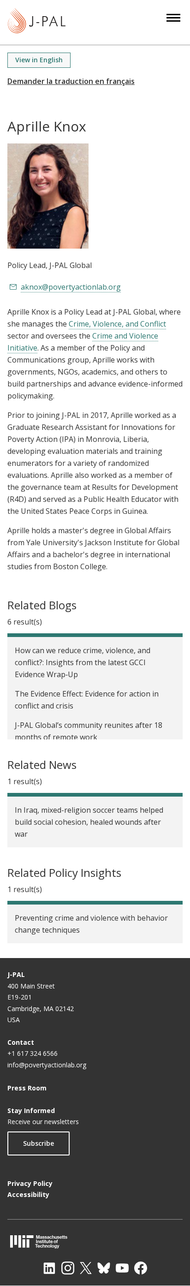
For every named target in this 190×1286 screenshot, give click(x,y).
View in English (39, 59)
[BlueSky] (103, 1268)
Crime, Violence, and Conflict (117, 324)
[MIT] (95, 1241)
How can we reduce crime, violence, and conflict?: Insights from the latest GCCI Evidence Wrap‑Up (82, 662)
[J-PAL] (36, 22)
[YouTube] (122, 1268)
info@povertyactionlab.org (46, 1064)
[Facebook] (140, 1268)
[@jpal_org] (67, 1268)
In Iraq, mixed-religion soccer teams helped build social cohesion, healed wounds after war (89, 822)
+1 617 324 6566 (32, 1053)
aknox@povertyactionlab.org (71, 287)
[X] (86, 1268)
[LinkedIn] (49, 1268)
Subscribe (38, 1143)
